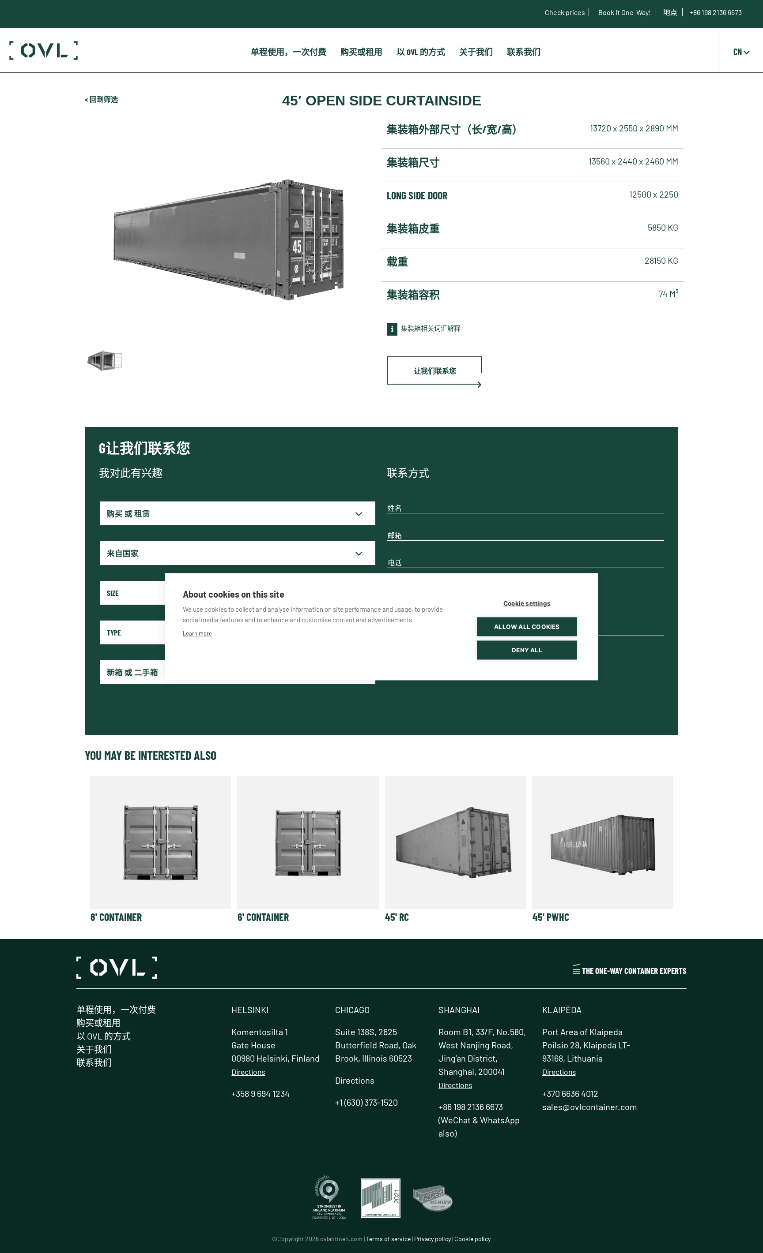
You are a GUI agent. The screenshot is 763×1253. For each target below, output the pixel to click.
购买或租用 (361, 52)
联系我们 (523, 52)
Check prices (565, 12)
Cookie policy (472, 1238)
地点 (671, 12)
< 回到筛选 (101, 99)
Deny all (527, 649)
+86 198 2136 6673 (716, 12)
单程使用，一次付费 (288, 52)
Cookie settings (527, 602)
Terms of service (388, 1238)
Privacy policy (432, 1238)
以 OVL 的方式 (421, 52)
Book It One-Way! (625, 12)
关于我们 (476, 52)
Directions (248, 1072)
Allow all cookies (526, 626)
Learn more (197, 632)
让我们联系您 (435, 371)
